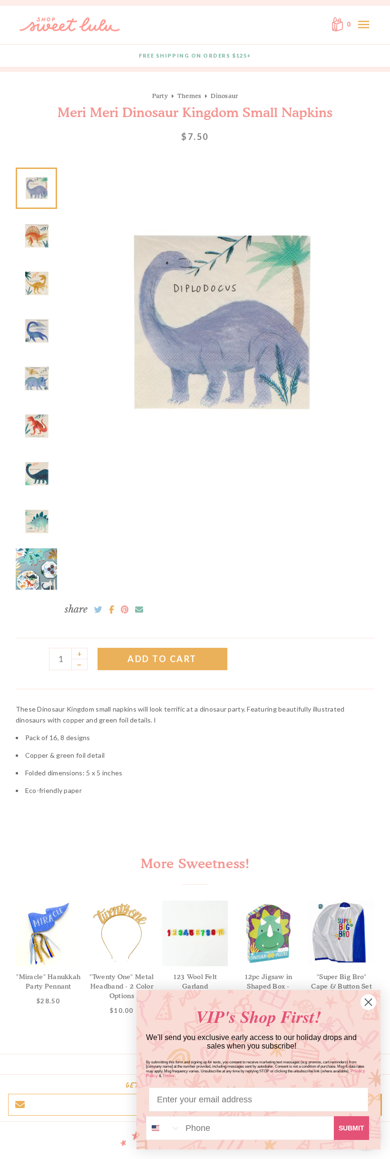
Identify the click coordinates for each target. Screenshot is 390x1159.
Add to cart (162, 659)
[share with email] (139, 609)
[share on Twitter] (98, 609)
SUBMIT (351, 1128)
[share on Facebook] (111, 609)
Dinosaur (224, 95)
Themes (189, 95)
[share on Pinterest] (124, 609)
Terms (168, 1075)
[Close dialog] (368, 1002)
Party (160, 95)
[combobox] (163, 1128)
